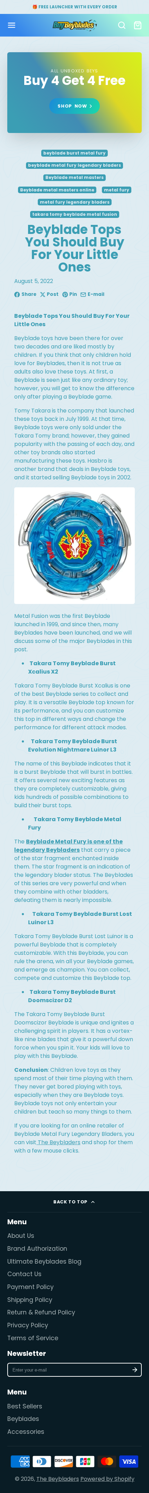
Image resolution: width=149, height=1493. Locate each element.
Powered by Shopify (107, 1479)
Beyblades (23, 1419)
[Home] (74, 25)
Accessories (25, 1432)
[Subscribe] (135, 1370)
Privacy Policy (27, 1325)
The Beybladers (57, 1479)
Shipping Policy (29, 1300)
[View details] (74, 92)
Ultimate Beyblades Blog (44, 1261)
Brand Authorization (37, 1248)
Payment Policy (30, 1287)
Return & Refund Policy (41, 1312)
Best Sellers (24, 1406)
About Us (20, 1236)
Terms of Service (32, 1338)
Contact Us (24, 1274)
